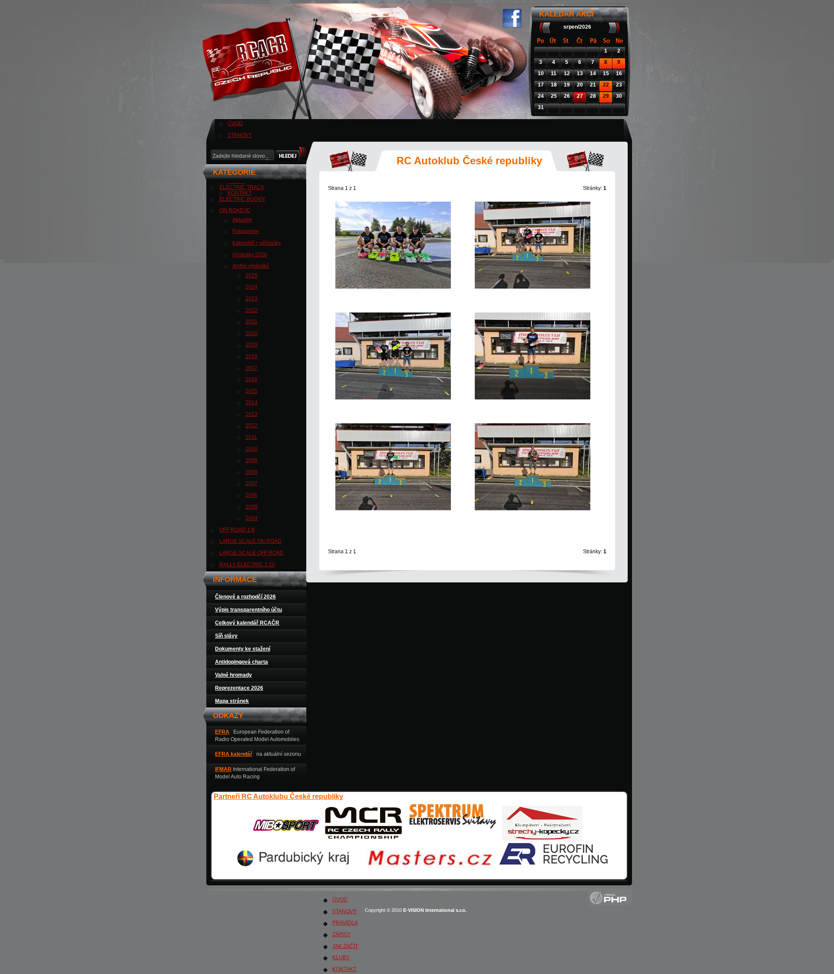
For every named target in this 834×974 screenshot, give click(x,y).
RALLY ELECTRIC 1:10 (247, 565)
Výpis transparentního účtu (248, 610)
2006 (251, 495)
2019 (251, 345)
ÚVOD (235, 123)
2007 (251, 483)
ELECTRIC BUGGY (242, 199)
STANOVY (240, 135)
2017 (251, 368)
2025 (251, 276)
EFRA (222, 732)
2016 (251, 379)
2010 (251, 449)
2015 (251, 391)
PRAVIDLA (345, 923)
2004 (251, 518)
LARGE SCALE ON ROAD (250, 541)
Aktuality (242, 220)
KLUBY (341, 957)
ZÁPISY (341, 934)
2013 (251, 414)
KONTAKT (344, 969)
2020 (251, 333)
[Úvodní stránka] (294, 113)
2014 (251, 402)
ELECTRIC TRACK (242, 187)
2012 (251, 425)
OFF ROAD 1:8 (237, 530)
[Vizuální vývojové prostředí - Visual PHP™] (610, 904)
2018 (251, 356)
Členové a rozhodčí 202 (244, 597)
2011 (251, 437)
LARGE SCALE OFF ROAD (251, 553)
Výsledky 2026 (249, 255)
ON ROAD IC (234, 210)
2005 (251, 507)
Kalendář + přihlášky (256, 243)
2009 (251, 460)
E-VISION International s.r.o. (435, 910)
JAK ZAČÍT (345, 946)
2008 (251, 472)
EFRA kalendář (233, 754)
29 (606, 96)
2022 (251, 310)
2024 (251, 287)
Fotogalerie (245, 231)
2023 (251, 299)
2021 (251, 322)
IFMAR (223, 769)
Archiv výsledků (250, 266)
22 (606, 85)
